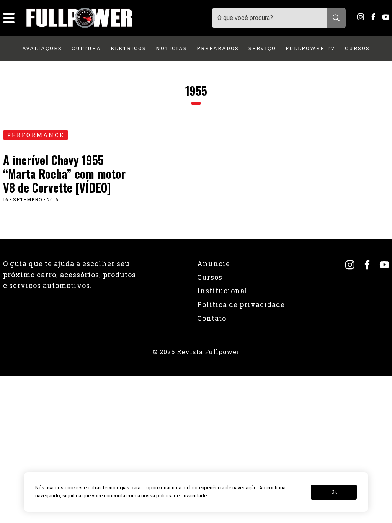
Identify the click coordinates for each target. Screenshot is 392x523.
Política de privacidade (241, 304)
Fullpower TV (310, 48)
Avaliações (42, 48)
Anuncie (213, 263)
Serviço (262, 48)
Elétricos (128, 48)
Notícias (171, 48)
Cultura (86, 48)
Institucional (222, 290)
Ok (334, 492)
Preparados (218, 48)
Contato (211, 318)
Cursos (357, 48)
